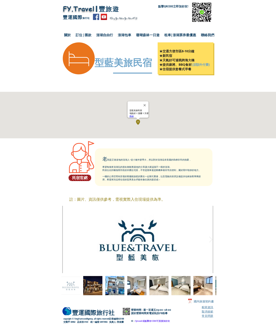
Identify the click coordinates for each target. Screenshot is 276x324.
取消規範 (207, 311)
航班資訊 (207, 307)
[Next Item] (211, 239)
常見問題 (207, 316)
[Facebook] (96, 17)
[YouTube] (104, 17)
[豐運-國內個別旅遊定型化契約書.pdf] (190, 301)
